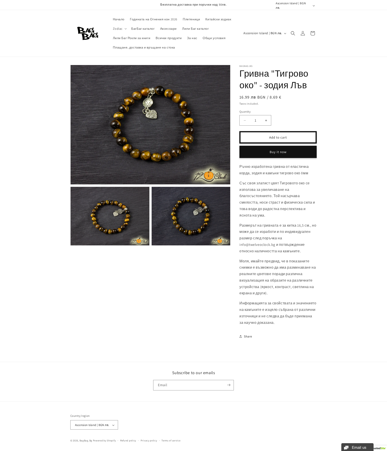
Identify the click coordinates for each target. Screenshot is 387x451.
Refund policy (128, 440)
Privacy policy (149, 440)
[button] (119, 28)
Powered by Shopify (104, 440)
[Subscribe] (229, 385)
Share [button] (248, 336)
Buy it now (278, 152)
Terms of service (170, 440)
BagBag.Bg (86, 440)
